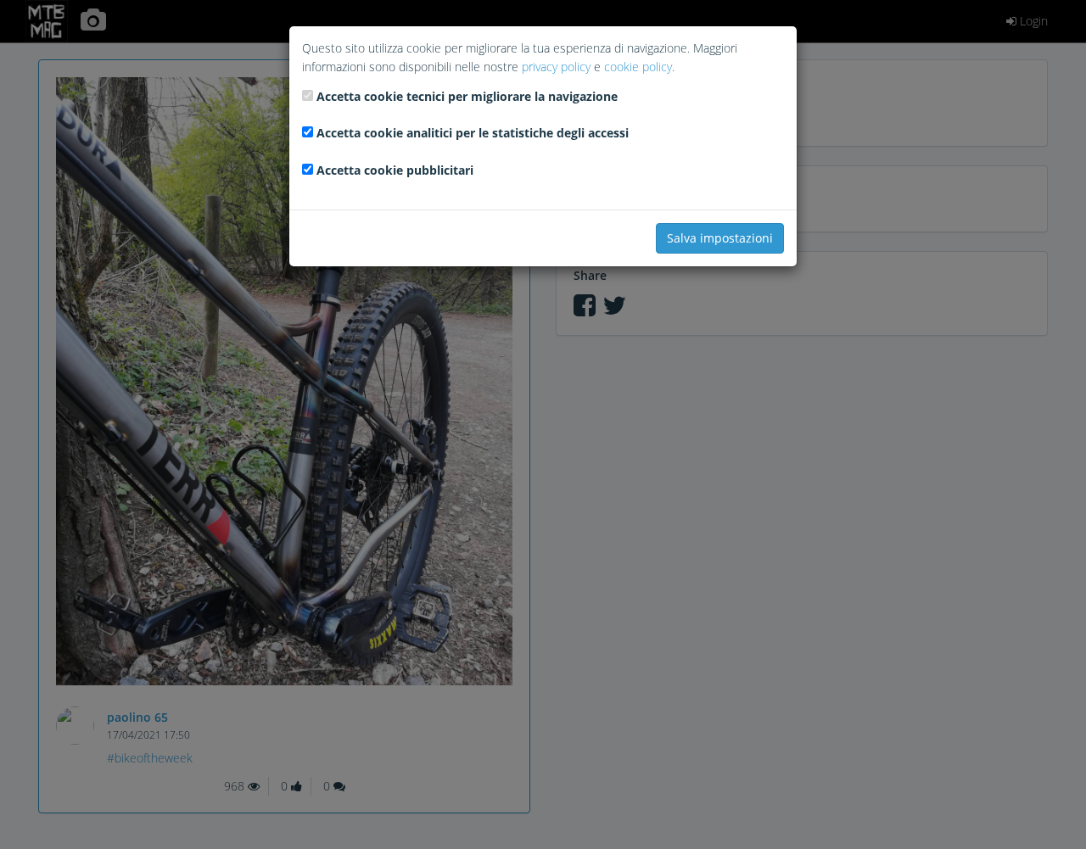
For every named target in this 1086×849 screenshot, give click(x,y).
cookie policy (638, 67)
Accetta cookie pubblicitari (394, 170)
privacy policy (556, 67)
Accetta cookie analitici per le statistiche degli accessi (472, 133)
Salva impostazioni (720, 238)
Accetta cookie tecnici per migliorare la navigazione (467, 96)
